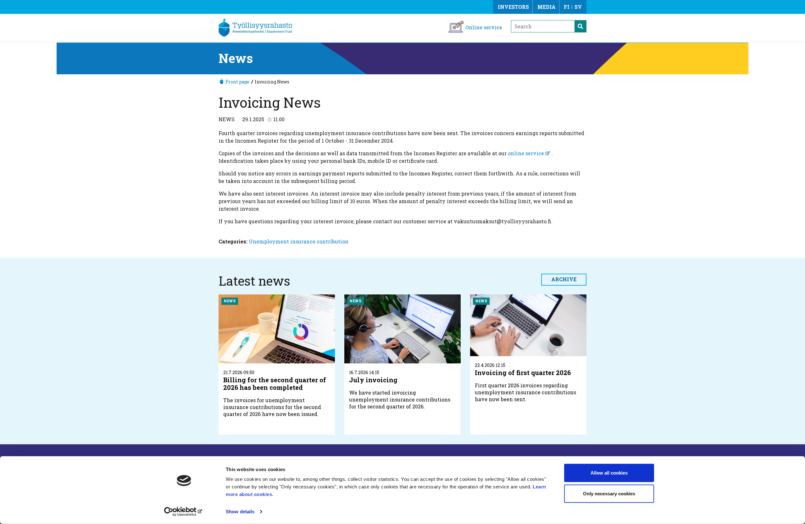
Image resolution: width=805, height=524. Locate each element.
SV (578, 6)
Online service (483, 27)
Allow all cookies (609, 473)
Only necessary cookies (609, 493)
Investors (513, 6)
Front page (237, 82)
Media (546, 6)
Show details (240, 511)
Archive (563, 279)
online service (526, 153)
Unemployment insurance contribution (298, 241)
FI (566, 6)
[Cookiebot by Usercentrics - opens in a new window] (184, 511)
